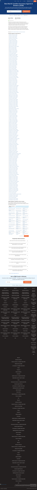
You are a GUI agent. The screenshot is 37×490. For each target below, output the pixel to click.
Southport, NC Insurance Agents (13, 167)
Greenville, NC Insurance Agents (13, 87)
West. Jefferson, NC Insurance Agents (14, 181)
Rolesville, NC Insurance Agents (13, 158)
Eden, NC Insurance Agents (12, 68)
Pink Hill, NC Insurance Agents (13, 146)
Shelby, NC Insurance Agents (13, 162)
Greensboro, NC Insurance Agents (13, 86)
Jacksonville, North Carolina (18, 223)
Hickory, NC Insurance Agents (13, 93)
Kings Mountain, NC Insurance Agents (14, 108)
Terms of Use (2, 488)
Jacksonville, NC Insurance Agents (13, 101)
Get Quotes (5, 306)
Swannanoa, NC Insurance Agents (13, 198)
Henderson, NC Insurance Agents (13, 91)
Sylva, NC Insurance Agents (12, 197)
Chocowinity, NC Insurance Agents (13, 56)
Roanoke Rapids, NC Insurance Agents (14, 154)
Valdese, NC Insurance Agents (13, 191)
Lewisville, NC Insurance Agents (13, 115)
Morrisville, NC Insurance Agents (13, 132)
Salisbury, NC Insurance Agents (13, 160)
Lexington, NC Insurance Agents (13, 116)
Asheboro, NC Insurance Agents (13, 41)
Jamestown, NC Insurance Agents (13, 102)
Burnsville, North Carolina (12, 215)
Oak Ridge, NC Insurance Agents (13, 139)
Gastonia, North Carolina (18, 217)
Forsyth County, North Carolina (18, 212)
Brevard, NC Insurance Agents (13, 49)
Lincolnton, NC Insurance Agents (13, 120)
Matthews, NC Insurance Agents (13, 124)
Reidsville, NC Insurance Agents (13, 152)
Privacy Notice (5, 488)
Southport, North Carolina (25, 221)
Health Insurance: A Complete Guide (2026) (33, 315)
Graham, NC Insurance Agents (13, 83)
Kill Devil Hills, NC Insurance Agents (13, 106)
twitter (2, 485)
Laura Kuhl (11, 18)
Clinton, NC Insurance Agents (13, 60)
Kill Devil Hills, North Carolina (18, 228)
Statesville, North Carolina (25, 223)
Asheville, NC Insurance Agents (13, 42)
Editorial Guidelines (5, 304)
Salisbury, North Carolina (24, 217)
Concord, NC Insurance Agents (13, 61)
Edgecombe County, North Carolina (11, 234)
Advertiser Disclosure (5, 290)
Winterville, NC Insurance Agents (13, 173)
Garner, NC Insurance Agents (13, 78)
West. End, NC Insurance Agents (13, 182)
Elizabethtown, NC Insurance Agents (14, 71)
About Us (5, 288)
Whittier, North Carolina (24, 232)
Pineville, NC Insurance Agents (13, 145)
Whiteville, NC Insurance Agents (13, 180)
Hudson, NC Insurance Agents (13, 98)
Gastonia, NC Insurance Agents (13, 79)
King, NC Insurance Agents (12, 107)
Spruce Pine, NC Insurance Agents (13, 168)
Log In (35, 1)
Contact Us (5, 302)
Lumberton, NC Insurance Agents (13, 121)
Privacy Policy (5, 330)
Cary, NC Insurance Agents (12, 53)
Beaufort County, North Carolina (11, 210)
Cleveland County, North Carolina (12, 221)
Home (10, 273)
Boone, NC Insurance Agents (13, 48)
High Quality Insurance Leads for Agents (33, 320)
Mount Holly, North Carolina (25, 212)
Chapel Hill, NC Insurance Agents (13, 54)
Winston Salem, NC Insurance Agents (14, 174)
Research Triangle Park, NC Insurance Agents (15, 153)
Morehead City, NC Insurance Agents (14, 130)
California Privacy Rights (5, 295)
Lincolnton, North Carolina (25, 210)
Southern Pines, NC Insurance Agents (14, 166)
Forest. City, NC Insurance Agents (13, 76)
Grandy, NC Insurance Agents (13, 84)
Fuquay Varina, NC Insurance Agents (13, 77)
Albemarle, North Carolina (12, 208)
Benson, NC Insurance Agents (13, 45)
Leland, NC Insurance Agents (13, 113)
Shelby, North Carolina (25, 219)
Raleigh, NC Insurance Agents (13, 150)
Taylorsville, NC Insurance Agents (13, 196)
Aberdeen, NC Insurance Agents (13, 34)
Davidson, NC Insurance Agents (13, 64)
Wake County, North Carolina (25, 228)
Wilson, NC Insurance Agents (13, 175)
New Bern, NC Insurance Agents (13, 136)
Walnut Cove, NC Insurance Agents (13, 189)
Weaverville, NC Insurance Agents (13, 184)
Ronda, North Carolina (25, 215)
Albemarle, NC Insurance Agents (13, 38)
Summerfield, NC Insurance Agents (13, 199)
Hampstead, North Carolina (18, 219)
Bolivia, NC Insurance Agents (13, 47)
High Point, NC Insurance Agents (13, 94)
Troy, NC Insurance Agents (12, 192)
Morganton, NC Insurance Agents (13, 131)
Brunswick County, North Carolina (12, 214)
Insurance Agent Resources (5, 320)
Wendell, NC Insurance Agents (13, 183)
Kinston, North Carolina (19, 230)
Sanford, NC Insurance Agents (13, 161)
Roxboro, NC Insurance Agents (13, 159)
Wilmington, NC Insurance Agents (13, 176)
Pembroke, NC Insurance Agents (13, 143)
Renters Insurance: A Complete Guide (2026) (33, 348)
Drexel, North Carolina (11, 228)
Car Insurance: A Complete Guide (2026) (33, 303)
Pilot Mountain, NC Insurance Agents (14, 144)
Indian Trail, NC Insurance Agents (13, 100)
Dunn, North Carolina (11, 230)
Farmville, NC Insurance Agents (13, 72)
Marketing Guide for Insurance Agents (33, 339)
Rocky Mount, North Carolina (25, 214)
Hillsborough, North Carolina (18, 221)
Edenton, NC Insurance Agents (13, 69)
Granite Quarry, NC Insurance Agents (14, 85)
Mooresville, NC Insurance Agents (13, 129)
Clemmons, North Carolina (11, 219)
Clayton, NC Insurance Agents (13, 57)
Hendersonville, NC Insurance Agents (14, 92)
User (33, 354)
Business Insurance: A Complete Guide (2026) (18, 361)
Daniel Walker (19, 18)
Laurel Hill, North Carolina (18, 234)
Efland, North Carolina (18, 208)
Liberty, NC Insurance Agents (13, 117)
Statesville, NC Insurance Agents (13, 169)
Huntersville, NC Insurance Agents (13, 99)
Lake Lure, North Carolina (18, 232)
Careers (5, 300)
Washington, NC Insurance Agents (13, 188)
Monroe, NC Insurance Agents (13, 128)
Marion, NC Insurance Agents (13, 123)
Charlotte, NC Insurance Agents (13, 55)
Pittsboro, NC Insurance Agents (13, 147)
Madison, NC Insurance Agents (13, 122)
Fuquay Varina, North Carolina (18, 214)
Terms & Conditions (18, 438)
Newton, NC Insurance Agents (13, 137)
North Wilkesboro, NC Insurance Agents (14, 138)
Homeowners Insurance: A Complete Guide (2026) (18, 424)
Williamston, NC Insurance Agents (13, 177)
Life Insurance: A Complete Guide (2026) (33, 335)
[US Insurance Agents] (3, 1)
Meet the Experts (5, 328)
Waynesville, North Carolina (25, 230)
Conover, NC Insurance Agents (13, 62)
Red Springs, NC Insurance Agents (13, 151)
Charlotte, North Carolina (12, 217)
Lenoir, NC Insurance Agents (12, 114)
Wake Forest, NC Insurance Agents (13, 190)
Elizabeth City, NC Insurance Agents (13, 70)
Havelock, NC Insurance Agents (13, 90)
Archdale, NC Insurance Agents (13, 40)
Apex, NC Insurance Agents (12, 39)
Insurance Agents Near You (15, 273)
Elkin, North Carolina (18, 210)
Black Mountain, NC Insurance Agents (14, 46)
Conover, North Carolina (12, 224)
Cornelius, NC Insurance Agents (13, 63)
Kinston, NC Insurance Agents (13, 109)
